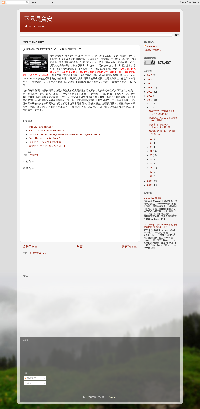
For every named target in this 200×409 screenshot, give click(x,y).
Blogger (112, 397)
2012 (150, 92)
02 (151, 172)
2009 (150, 181)
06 (151, 155)
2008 (150, 185)
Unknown (152, 46)
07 (151, 151)
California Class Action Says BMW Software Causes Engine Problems (64, 134)
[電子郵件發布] (29, 151)
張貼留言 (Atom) (38, 253)
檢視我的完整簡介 (152, 50)
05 (151, 159)
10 (151, 139)
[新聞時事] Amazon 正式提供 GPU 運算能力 (163, 119)
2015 (150, 79)
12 (151, 103)
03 (151, 168)
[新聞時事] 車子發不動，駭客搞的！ (47, 146)
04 (151, 163)
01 (151, 176)
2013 (150, 87)
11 (151, 107)
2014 (150, 83)
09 (151, 143)
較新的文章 (30, 246)
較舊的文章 (129, 246)
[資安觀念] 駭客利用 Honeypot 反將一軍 (159, 125)
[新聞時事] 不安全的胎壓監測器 (45, 142)
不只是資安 (38, 19)
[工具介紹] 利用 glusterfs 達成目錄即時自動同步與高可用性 (160, 225)
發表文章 (31, 378)
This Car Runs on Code (41, 127)
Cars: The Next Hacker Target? (44, 138)
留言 (28, 383)
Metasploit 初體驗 (152, 198)
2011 (149, 96)
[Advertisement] (59, 264)
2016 (150, 75)
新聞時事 (34, 155)
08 (151, 147)
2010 (150, 100)
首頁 (80, 246)
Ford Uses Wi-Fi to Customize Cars (47, 130)
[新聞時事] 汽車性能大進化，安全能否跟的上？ (163, 112)
